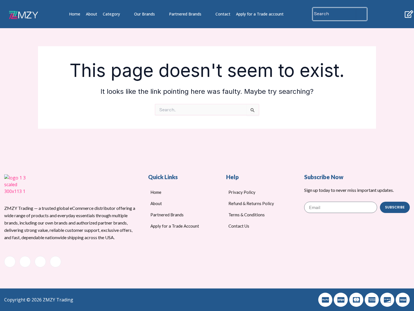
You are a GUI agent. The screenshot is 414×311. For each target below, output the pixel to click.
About (91, 14)
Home (74, 14)
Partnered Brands (185, 14)
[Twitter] (25, 261)
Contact (222, 14)
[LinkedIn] (40, 261)
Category (111, 14)
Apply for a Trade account (260, 14)
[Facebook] (9, 261)
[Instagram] (55, 261)
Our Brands (144, 14)
